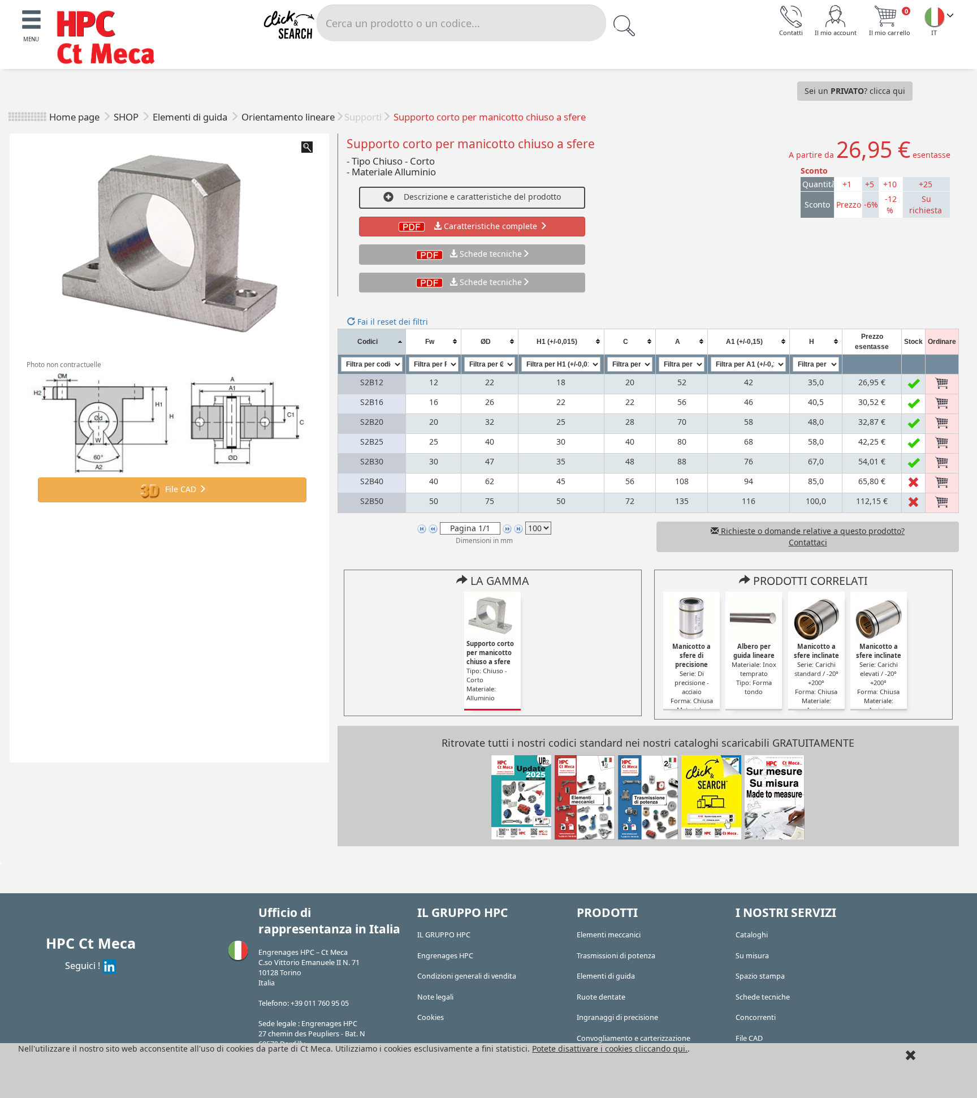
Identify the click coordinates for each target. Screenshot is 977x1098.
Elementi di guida (191, 116)
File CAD (180, 489)
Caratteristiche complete (490, 226)
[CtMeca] (934, 16)
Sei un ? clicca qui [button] (855, 90)
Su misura (752, 956)
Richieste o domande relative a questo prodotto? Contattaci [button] (812, 537)
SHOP (127, 116)
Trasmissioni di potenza (616, 956)
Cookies (430, 1017)
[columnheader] (371, 341)
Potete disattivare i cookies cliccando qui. (610, 1048)
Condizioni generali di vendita (466, 976)
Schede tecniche (491, 253)
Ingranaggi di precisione (617, 1017)
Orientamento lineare (288, 116)
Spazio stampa (760, 976)
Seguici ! (83, 965)
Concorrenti (756, 1017)
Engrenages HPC (445, 956)
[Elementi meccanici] (584, 796)
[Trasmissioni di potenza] (647, 796)
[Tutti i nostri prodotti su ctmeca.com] (711, 796)
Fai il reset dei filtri (391, 321)
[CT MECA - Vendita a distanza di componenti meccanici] (110, 38)
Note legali (435, 997)
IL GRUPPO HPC (443, 935)
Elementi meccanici (609, 935)
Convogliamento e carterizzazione (633, 1038)
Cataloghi (752, 935)
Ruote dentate (601, 997)
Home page (74, 116)
